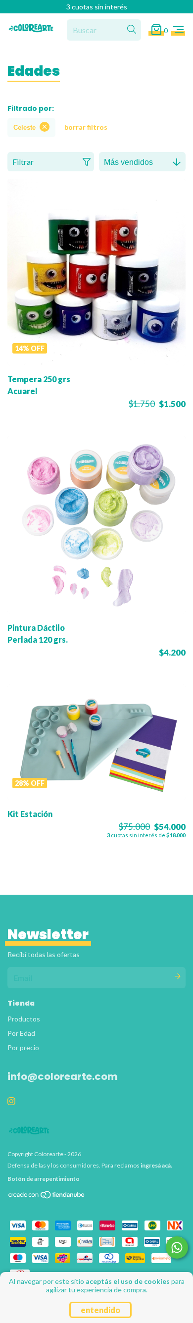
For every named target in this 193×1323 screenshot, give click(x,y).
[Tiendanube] (47, 1197)
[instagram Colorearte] (11, 1101)
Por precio (23, 1047)
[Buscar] (131, 29)
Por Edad (21, 1033)
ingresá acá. (156, 1165)
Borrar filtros (85, 127)
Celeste (24, 127)
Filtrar (23, 161)
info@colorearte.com (62, 1076)
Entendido (100, 1310)
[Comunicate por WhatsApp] (177, 1247)
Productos (23, 1019)
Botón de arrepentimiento (43, 1178)
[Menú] (178, 29)
